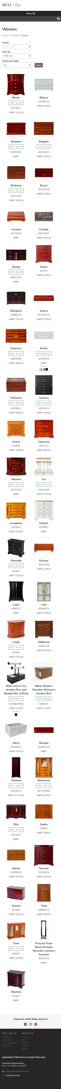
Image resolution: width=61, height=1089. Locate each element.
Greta (16, 442)
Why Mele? (6, 1040)
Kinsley (43, 560)
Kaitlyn (43, 523)
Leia (43, 604)
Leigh (16, 642)
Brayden (16, 141)
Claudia (43, 229)
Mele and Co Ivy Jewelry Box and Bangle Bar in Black (16, 689)
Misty (16, 743)
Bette (16, 97)
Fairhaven (16, 398)
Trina (16, 943)
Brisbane (16, 185)
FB (25, 1024)
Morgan (44, 743)
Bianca (44, 97)
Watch (24, 1048)
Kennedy (16, 560)
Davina (16, 267)
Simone (44, 868)
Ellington (16, 311)
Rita (16, 824)
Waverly (16, 992)
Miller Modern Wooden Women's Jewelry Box (44, 689)
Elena (43, 267)
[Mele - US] (11, 4)
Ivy (44, 479)
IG (30, 1024)
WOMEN (15, 35)
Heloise (16, 479)
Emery (44, 311)
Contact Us (6, 1037)
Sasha (44, 824)
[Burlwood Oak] (17, 51)
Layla (16, 604)
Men (23, 1040)
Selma (16, 868)
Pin (35, 1024)
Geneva (44, 398)
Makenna (43, 642)
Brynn (43, 185)
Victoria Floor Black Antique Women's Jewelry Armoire (44, 949)
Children (24, 1043)
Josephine (16, 523)
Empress (16, 348)
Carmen (16, 229)
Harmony (43, 442)
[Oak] (17, 69)
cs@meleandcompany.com (17, 1071)
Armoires (25, 1045)
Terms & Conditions (10, 1043)
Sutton (16, 906)
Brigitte (44, 141)
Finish (5, 42)
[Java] (17, 60)
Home (5, 35)
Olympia (16, 780)
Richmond (44, 780)
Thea (44, 906)
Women (24, 1037)
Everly (44, 348)
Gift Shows (6, 1045)
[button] (17, 46)
